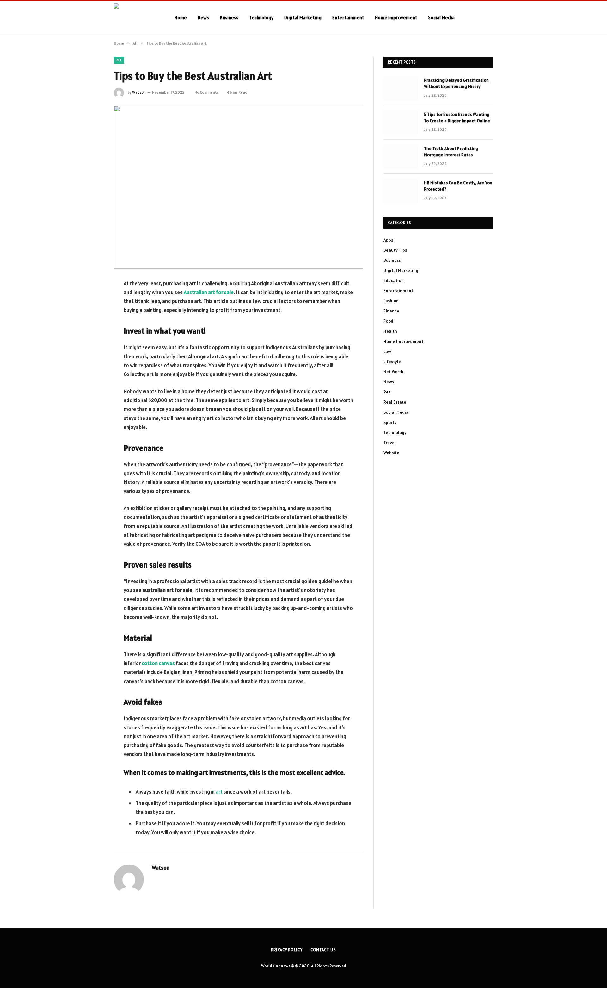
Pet (386, 392)
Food (388, 321)
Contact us (323, 950)
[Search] (490, 18)
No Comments (206, 92)
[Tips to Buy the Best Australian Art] (238, 187)
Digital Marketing (303, 18)
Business (229, 18)
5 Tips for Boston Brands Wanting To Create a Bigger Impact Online (457, 117)
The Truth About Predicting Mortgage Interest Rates (451, 152)
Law (387, 351)
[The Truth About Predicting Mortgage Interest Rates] (400, 157)
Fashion (391, 301)
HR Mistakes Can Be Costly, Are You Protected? (458, 186)
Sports (389, 422)
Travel (389, 442)
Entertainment (348, 18)
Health (390, 331)
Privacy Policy (287, 950)
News (203, 18)
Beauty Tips (395, 250)
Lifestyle (392, 361)
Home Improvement (396, 18)
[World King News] (136, 17)
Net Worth (393, 371)
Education (393, 280)
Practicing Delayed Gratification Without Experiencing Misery (456, 83)
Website (391, 453)
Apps (388, 240)
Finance (391, 311)
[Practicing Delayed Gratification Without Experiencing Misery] (400, 88)
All (119, 60)
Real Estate (394, 402)
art (219, 791)
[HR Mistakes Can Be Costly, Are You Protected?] (400, 191)
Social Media (441, 18)
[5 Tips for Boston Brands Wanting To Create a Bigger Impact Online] (400, 122)
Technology (261, 18)
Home (181, 18)
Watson (139, 92)
